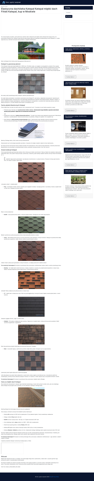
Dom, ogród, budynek (13, 2)
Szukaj (69, 16)
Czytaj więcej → (70, 77)
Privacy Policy (56, 476)
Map (51, 476)
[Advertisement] (31, 24)
